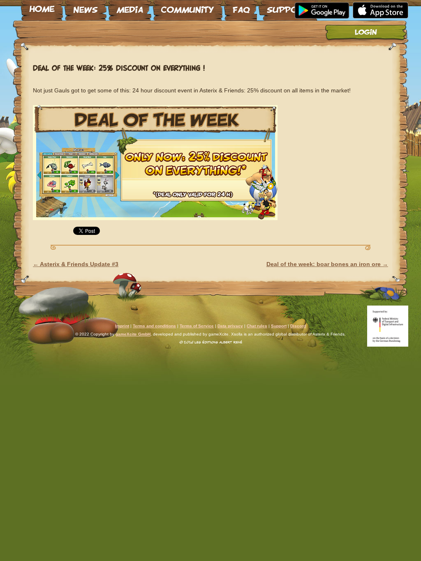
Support (288, 7)
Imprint (122, 326)
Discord (298, 326)
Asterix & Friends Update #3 (75, 264)
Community (187, 7)
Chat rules (257, 326)
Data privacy (230, 326)
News (85, 7)
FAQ (240, 7)
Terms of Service (197, 326)
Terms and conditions (154, 326)
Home (42, 7)
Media (129, 7)
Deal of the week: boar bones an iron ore (327, 264)
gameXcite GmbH (133, 334)
